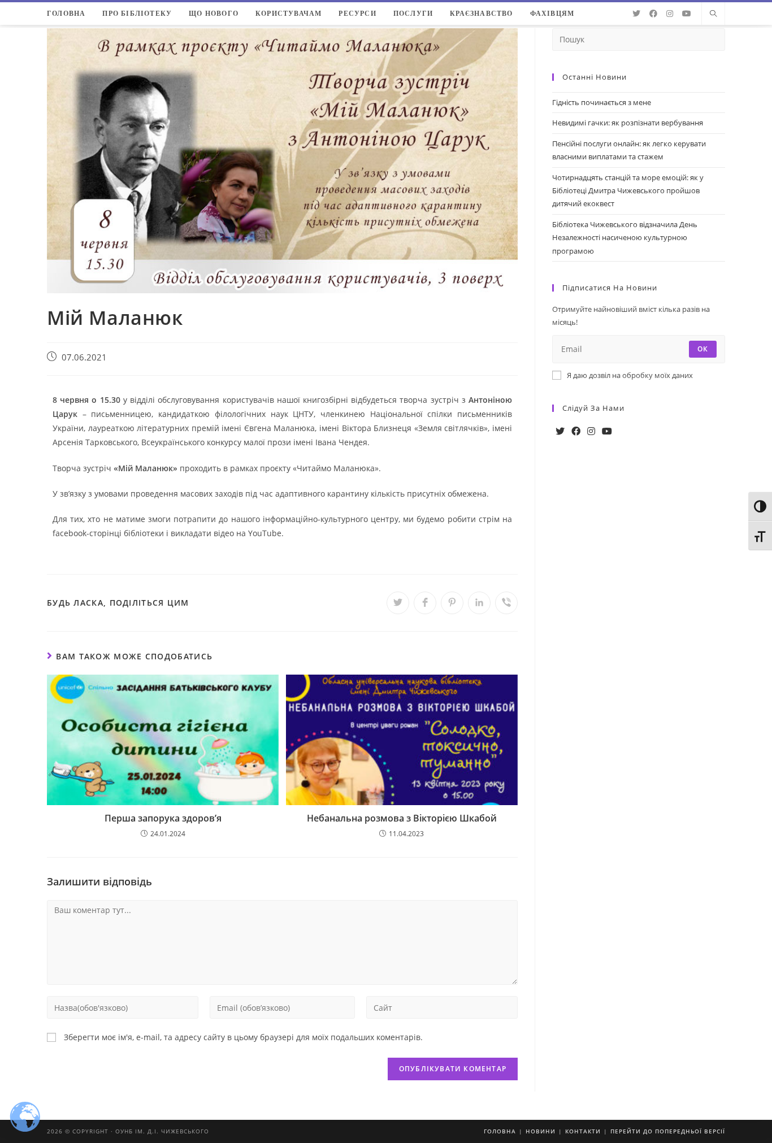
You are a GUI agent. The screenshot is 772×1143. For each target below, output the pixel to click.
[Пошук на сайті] (713, 14)
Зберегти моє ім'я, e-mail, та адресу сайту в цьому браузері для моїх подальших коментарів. (243, 1037)
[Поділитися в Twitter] (398, 603)
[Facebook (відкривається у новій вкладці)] (653, 14)
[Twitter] (560, 431)
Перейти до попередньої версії (667, 1131)
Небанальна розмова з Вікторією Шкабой (402, 818)
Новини (541, 1131)
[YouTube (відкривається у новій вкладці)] (687, 14)
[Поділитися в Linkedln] (479, 603)
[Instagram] (591, 431)
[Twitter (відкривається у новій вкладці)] (636, 14)
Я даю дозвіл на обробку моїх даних (630, 375)
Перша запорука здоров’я (163, 818)
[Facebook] (575, 431)
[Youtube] (607, 431)
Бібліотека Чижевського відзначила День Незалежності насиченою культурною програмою (624, 237)
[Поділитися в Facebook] (425, 603)
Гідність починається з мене (601, 102)
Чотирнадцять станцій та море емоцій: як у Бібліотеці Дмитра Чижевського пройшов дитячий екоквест (628, 190)
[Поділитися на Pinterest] (452, 603)
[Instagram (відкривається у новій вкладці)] (670, 14)
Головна (500, 1131)
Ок (702, 349)
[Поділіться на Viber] (506, 603)
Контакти (583, 1131)
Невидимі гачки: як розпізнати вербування (627, 123)
